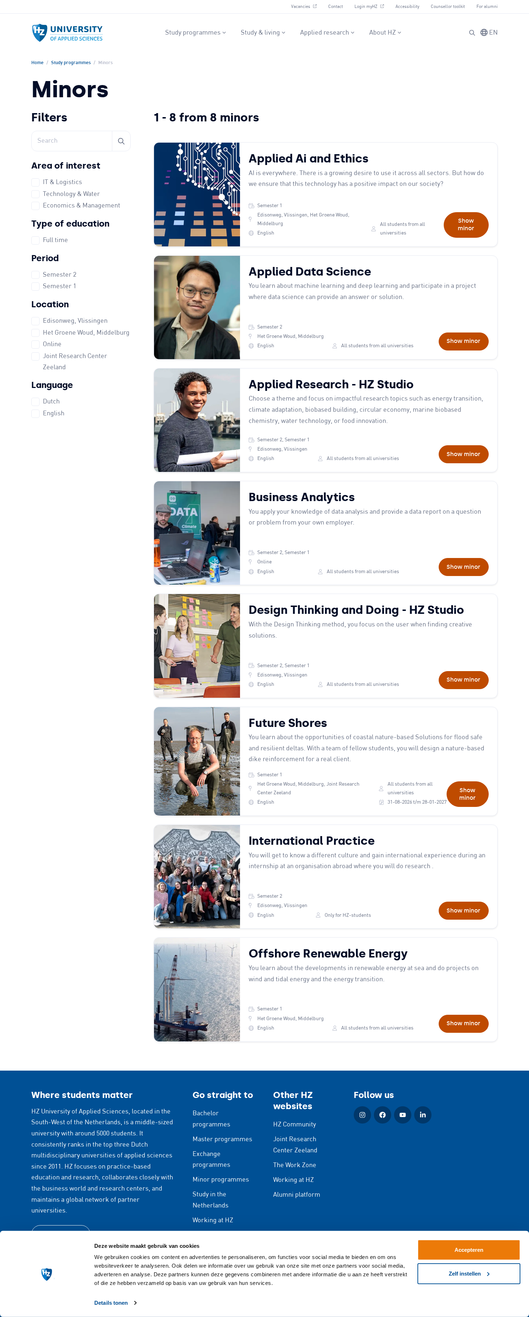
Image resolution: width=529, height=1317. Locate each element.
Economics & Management (81, 205)
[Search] (472, 32)
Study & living (260, 33)
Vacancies (306, 6)
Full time (55, 240)
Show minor (466, 224)
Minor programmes (221, 1180)
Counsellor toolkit (448, 6)
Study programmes (193, 33)
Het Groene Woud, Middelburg (86, 333)
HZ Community (294, 1124)
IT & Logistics (62, 182)
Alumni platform (296, 1195)
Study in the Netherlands (211, 1200)
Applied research (324, 33)
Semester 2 (59, 275)
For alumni (487, 6)
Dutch (51, 401)
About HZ (382, 33)
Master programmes (222, 1139)
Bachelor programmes (211, 1119)
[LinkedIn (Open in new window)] (422, 1115)
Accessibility (407, 6)
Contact (335, 6)
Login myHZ (372, 6)
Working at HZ (213, 1220)
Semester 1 (59, 286)
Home (37, 63)
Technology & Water (71, 194)
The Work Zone (294, 1165)
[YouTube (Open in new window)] (402, 1115)
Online (52, 344)
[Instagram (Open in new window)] (362, 1115)
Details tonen (111, 1303)
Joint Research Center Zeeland (75, 362)
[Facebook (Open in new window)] (382, 1115)
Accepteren (469, 1250)
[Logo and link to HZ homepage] (67, 32)
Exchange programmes (211, 1160)
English (53, 413)
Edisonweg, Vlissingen (75, 321)
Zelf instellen (465, 1273)
